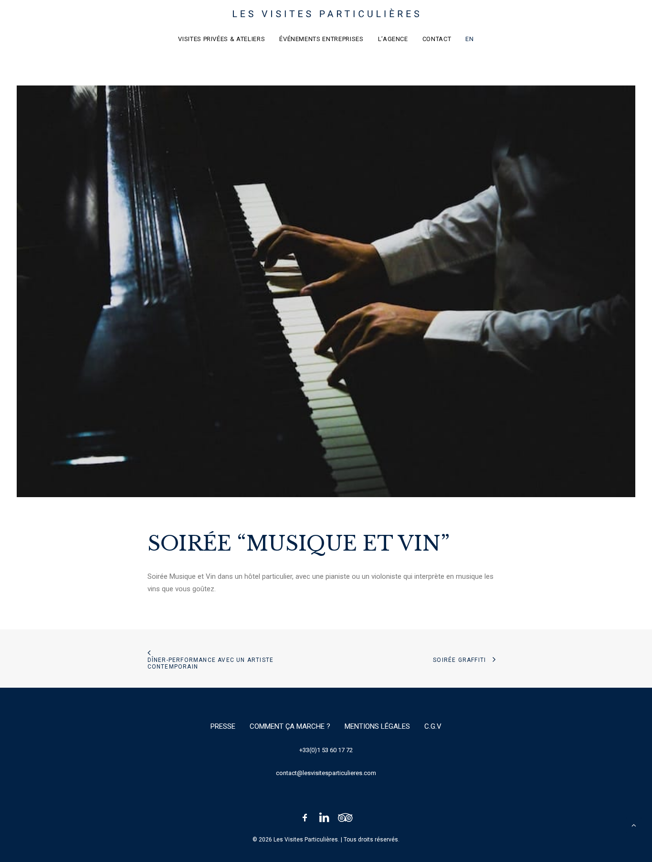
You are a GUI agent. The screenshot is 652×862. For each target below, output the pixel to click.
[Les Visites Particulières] (326, 13)
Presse (222, 726)
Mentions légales (377, 726)
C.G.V (433, 726)
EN (469, 39)
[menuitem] (224, 39)
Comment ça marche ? (290, 726)
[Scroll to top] (633, 824)
